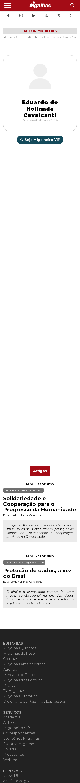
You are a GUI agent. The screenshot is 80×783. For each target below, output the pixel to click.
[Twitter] (59, 16)
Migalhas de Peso (40, 484)
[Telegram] (46, 16)
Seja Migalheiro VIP (42, 140)
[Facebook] (8, 16)
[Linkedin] (33, 16)
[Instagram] (21, 16)
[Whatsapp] (71, 16)
